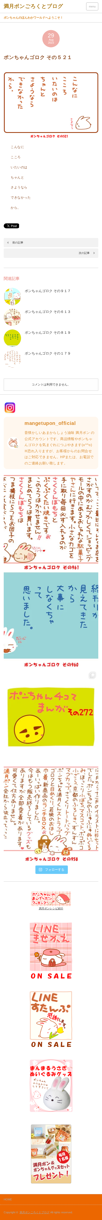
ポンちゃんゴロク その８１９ (48, 332)
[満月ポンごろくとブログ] (33, 6)
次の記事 (84, 252)
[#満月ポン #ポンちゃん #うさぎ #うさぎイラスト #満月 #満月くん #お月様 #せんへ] (51, 522)
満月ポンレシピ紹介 (51, 908)
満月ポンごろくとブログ (35, 1212)
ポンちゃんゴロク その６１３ (48, 312)
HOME (8, 1199)
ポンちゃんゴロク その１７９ (48, 353)
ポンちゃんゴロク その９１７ (48, 291)
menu (92, 6)
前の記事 (17, 242)
